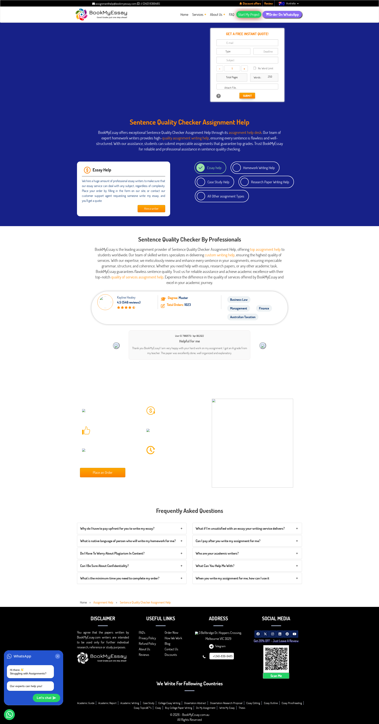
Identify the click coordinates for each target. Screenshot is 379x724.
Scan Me (276, 675)
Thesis (242, 708)
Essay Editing (253, 703)
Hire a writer (151, 208)
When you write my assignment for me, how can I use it (232, 578)
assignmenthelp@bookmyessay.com (115, 4)
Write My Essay (227, 708)
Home (83, 602)
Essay (158, 708)
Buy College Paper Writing (178, 708)
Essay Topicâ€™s (142, 708)
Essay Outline (271, 703)
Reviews (144, 654)
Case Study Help (218, 182)
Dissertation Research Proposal (226, 703)
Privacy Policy (147, 638)
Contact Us (171, 649)
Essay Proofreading (292, 703)
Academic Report (107, 703)
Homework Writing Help (259, 167)
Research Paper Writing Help (270, 182)
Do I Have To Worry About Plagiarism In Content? (112, 553)
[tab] (131, 528)
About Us (144, 649)
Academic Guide (85, 703)
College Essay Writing (169, 703)
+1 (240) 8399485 (150, 4)
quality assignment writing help (185, 137)
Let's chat (44, 698)
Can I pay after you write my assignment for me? (228, 541)
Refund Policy (147, 643)
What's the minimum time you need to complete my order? (119, 578)
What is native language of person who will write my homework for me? (128, 541)
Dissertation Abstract (195, 703)
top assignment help (265, 249)
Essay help (214, 167)
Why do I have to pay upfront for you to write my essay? (117, 528)
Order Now (171, 632)
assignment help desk (245, 132)
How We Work (173, 638)
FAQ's (142, 632)
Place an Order (103, 472)
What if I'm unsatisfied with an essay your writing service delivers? (240, 528)
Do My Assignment (205, 708)
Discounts (171, 654)
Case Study (148, 703)
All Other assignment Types (225, 196)
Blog (167, 643)
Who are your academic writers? (217, 553)
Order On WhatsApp (283, 14)
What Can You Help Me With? (215, 565)
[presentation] (116, 345)
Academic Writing (129, 703)
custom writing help (220, 254)
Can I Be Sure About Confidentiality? (104, 565)
